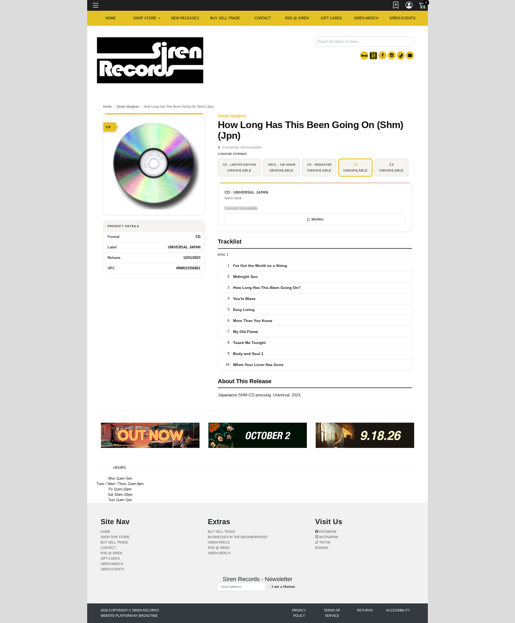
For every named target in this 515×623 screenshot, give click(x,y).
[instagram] (391, 55)
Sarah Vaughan (127, 106)
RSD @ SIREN (297, 18)
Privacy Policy (299, 613)
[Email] (409, 55)
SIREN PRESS (219, 542)
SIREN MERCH (366, 18)
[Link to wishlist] (396, 6)
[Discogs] (364, 55)
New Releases (185, 18)
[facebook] (382, 55)
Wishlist (317, 219)
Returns (365, 610)
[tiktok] (400, 55)
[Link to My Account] (409, 6)
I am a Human (283, 587)
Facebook (327, 532)
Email (323, 548)
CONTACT (263, 18)
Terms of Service (332, 613)
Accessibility (398, 610)
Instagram (328, 537)
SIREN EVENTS (402, 18)
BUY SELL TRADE (225, 18)
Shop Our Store (115, 537)
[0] (423, 6)
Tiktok (324, 542)
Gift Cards (331, 18)
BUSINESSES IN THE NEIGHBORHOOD (237, 537)
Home (107, 106)
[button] (146, 18)
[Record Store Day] (373, 55)
